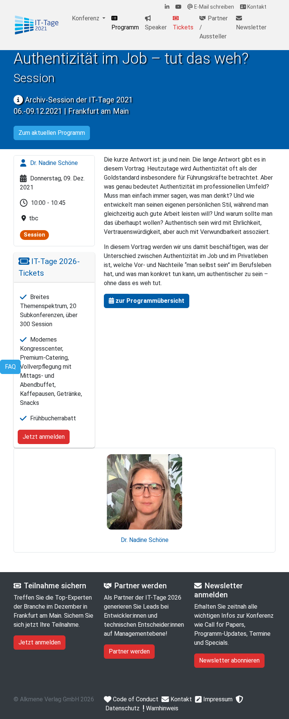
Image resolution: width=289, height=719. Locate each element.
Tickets (183, 27)
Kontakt (256, 7)
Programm (125, 27)
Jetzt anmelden (44, 436)
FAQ (10, 366)
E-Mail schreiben (213, 7)
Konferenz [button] (86, 18)
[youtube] (178, 7)
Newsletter (251, 27)
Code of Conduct (134, 699)
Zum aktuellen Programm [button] (51, 132)
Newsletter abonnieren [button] (229, 660)
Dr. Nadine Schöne (53, 162)
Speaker (156, 27)
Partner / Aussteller (213, 27)
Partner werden (129, 651)
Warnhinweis (161, 708)
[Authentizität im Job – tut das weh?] (37, 25)
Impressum (217, 699)
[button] (146, 301)
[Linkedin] (167, 7)
